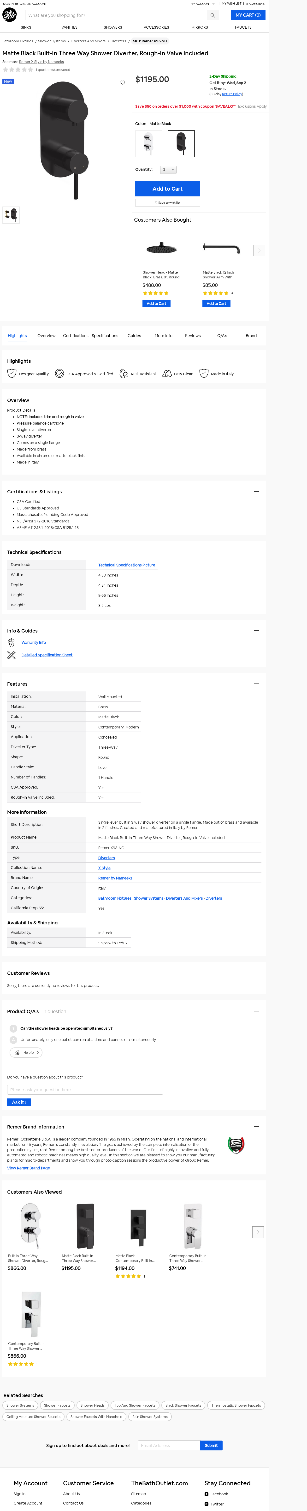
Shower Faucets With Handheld (96, 1416)
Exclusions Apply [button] (252, 106)
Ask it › (19, 1102)
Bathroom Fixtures (114, 898)
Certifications (76, 335)
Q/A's (222, 335)
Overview (46, 335)
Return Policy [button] (232, 94)
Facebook (219, 1494)
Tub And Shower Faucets (135, 1405)
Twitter (217, 1504)
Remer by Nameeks (115, 878)
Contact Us (73, 1503)
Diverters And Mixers (184, 898)
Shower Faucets (57, 1405)
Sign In (8, 4)
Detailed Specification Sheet (47, 655)
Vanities (69, 27)
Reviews (193, 335)
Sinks (26, 27)
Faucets (243, 27)
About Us (71, 1493)
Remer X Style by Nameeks (41, 61)
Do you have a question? (23, 347)
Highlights (17, 335)
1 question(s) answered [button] (53, 70)
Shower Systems (148, 898)
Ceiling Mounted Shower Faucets (33, 1416)
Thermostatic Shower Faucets (236, 1405)
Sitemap (138, 1493)
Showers (113, 27)
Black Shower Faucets (183, 1405)
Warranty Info (34, 642)
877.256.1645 (255, 4)
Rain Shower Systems (150, 1416)
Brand (251, 335)
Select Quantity (184, 171)
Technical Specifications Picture (126, 565)
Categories (141, 1503)
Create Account (33, 4)
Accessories (156, 27)
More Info (163, 335)
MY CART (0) (248, 15)
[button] (150, 143)
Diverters (106, 857)
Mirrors (199, 27)
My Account (201, 4)
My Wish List (232, 3)
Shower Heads (93, 1405)
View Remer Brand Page (28, 1168)
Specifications (105, 335)
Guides (134, 335)
